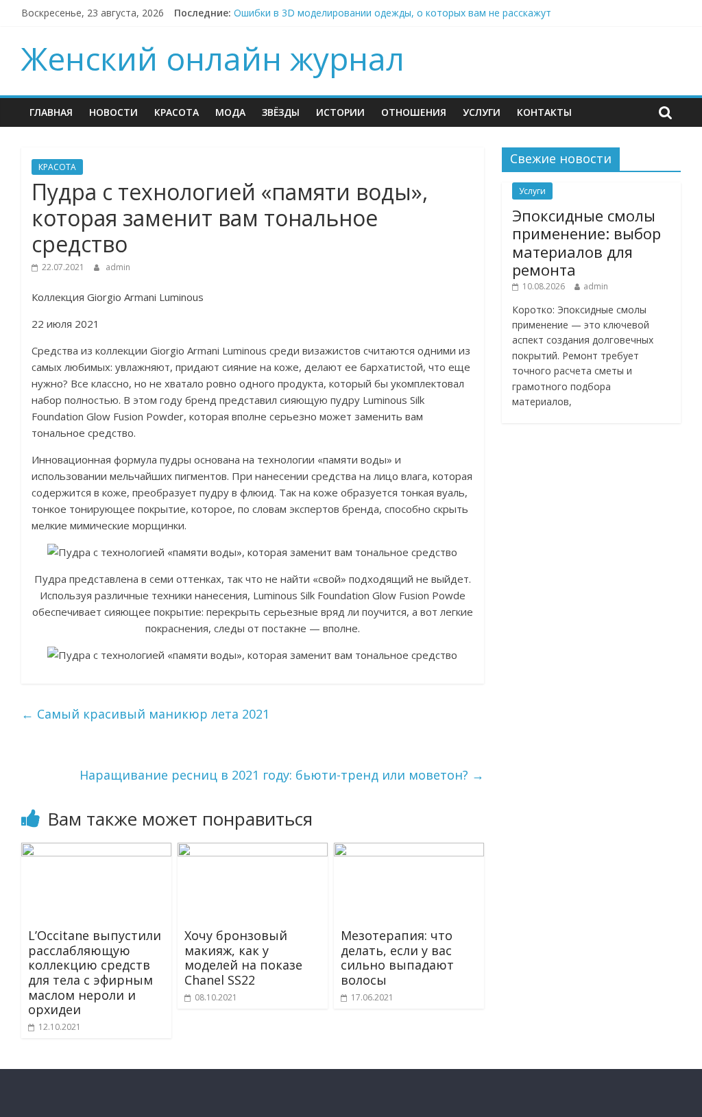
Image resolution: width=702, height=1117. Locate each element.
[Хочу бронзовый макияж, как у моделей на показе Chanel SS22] (253, 850)
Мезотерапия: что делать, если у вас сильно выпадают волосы (397, 957)
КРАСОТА (176, 112)
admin (118, 267)
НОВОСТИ (113, 112)
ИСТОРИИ (340, 112)
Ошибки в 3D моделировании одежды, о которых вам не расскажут (392, 12)
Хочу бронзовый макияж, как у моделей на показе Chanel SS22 (243, 957)
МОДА (230, 112)
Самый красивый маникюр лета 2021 (145, 714)
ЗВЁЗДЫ (281, 112)
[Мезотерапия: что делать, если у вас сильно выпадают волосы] (409, 850)
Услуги (481, 112)
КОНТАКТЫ (544, 112)
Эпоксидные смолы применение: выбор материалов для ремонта (586, 242)
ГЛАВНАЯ (51, 112)
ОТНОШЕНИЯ (413, 112)
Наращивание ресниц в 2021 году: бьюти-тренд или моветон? (282, 775)
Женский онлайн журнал (212, 58)
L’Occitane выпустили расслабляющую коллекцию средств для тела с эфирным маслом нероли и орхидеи (94, 972)
